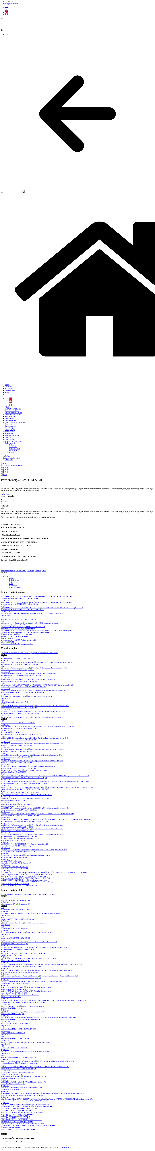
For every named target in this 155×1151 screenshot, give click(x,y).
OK (2, 1149)
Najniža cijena (14, 580)
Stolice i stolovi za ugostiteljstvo (15, 422)
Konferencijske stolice (34, 571)
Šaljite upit (5, 506)
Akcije (7, 385)
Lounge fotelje (10, 430)
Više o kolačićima (63, 1147)
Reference (8, 387)
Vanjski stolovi (10, 432)
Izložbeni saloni (10, 390)
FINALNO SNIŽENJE (13, 409)
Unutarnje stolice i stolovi (13, 413)
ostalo (44, 571)
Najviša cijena (14, 582)
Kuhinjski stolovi (10, 420)
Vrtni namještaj (10, 416)
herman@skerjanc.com (10, 4)
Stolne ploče (9, 437)
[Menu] (2, 18)
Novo (11, 584)
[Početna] (22, 28)
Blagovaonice (9, 418)
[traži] (2, 30)
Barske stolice (9, 424)
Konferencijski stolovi (8, 571)
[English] (6, 12)
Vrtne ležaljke (9, 428)
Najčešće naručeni (15, 587)
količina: (4, 502)
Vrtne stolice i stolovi (12, 411)
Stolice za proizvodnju (12, 435)
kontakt (7, 392)
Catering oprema (10, 426)
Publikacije (13, 450)
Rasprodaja (13, 586)
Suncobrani (9, 433)
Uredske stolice (21, 571)
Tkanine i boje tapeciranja (13, 441)
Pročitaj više (5, 494)
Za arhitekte (9, 388)
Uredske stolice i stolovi (13, 415)
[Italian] (6, 14)
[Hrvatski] (6, 10)
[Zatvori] (77, 113)
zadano (7, 576)
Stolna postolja (10, 439)
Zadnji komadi (10, 443)
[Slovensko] (6, 8)
